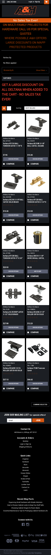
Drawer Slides (25, 473)
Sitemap (19, 551)
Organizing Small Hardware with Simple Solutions (25, 502)
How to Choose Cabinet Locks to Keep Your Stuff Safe (25, 505)
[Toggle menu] (3, 3)
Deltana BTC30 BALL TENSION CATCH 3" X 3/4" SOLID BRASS (12, 258)
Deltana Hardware (9, 138)
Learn (25, 490)
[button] (25, 70)
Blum (25, 465)
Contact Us (25, 487)
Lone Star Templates (35, 553)
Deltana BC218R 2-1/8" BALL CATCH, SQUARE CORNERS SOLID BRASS (36, 146)
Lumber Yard (25, 484)
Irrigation (26, 459)
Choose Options (13, 159)
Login (30, 2)
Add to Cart (37, 271)
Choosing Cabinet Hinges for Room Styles (25, 508)
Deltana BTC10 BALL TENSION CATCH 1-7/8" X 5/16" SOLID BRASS (12, 146)
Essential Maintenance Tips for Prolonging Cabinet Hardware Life (25, 511)
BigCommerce (15, 553)
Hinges (25, 476)
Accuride (25, 467)
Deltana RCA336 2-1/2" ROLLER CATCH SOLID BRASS (35, 314)
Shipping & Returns (25, 447)
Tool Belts (25, 482)
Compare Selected (40, 404)
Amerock (25, 470)
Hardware (25, 462)
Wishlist (25, 441)
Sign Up (37, 2)
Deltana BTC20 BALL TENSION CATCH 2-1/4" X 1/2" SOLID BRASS (36, 202)
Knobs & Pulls (25, 479)
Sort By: (19, 108)
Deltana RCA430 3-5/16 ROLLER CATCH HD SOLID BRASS (12, 370)
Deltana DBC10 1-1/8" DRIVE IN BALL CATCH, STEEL (35, 258)
